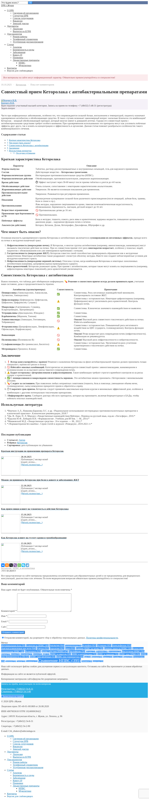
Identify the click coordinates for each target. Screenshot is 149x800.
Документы (12, 26)
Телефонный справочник (25, 39)
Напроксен (96, 657)
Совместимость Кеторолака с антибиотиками (28, 145)
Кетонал (15, 654)
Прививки (18, 57)
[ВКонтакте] (3, 565)
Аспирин (104, 645)
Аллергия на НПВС (37, 645)
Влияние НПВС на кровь (89, 648)
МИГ (46, 654)
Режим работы (20, 36)
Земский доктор (21, 23)
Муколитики (25, 65)
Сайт (3, 627)
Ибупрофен (102, 652)
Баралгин (57, 648)
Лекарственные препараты (26, 60)
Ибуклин (90, 651)
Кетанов (5, 654)
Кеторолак (21, 84)
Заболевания (19, 52)
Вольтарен (33, 651)
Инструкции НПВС (133, 651)
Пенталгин (10, 661)
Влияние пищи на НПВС (118, 648)
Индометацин (114, 651)
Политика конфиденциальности (102, 638)
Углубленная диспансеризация (28, 42)
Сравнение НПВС (59, 660)
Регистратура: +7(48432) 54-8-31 (17, 689)
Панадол (128, 657)
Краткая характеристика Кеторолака (24, 140)
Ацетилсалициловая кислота (18, 648)
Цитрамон (86, 661)
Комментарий (9, 611)
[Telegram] (27, 565)
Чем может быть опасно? (20, 143)
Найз (87, 657)
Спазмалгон (32, 661)
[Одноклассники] (7, 565)
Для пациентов (14, 34)
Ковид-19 (17, 55)
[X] (11, 565)
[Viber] (15, 565)
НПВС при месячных (43, 656)
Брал (70, 648)
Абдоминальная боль (13, 645)
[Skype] (23, 565)
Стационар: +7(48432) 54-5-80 (16, 691)
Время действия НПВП (54, 651)
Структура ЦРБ (20, 15)
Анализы (17, 47)
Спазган (21, 661)
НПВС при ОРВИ (129, 654)
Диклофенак (77, 651)
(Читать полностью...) (31, 464)
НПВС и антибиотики (24, 568)
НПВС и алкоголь (60, 654)
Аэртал (43, 648)
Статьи (10, 44)
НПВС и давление (108, 654)
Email (4, 621)
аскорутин (98, 661)
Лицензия (18, 29)
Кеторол (37, 654)
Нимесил (107, 657)
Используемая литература (20, 151)
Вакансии (18, 21)
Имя (4, 616)
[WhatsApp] (19, 565)
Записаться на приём (12, 696)
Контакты (12, 68)
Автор (22, 440)
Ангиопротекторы (73, 646)
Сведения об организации (26, 13)
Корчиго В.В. (8, 103)
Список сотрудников (23, 18)
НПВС (22, 63)
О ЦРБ (10, 10)
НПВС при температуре (70, 656)
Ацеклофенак (121, 645)
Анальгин (56, 645)
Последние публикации (25, 153)
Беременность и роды (23, 49)
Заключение (14, 148)
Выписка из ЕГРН (22, 31)
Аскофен (89, 645)
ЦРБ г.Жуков (7, 5)
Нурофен (118, 657)
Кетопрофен (26, 654)
